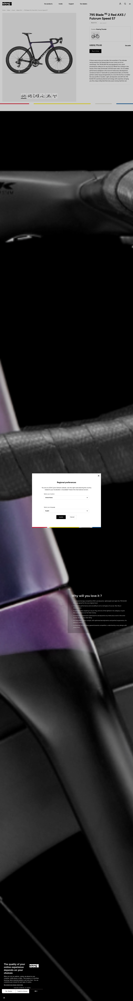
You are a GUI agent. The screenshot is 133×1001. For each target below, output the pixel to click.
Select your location (49, 494)
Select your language (49, 507)
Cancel (72, 517)
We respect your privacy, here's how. (13, 985)
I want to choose (22, 991)
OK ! (36, 991)
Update (61, 517)
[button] (4, 997)
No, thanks (8, 991)
